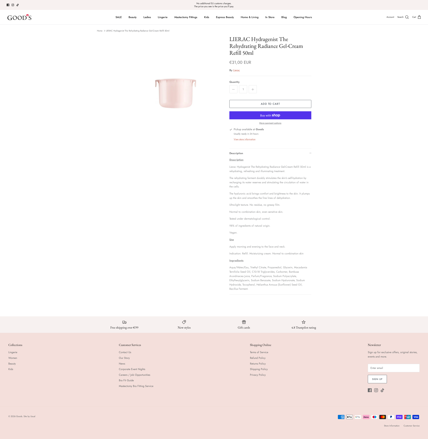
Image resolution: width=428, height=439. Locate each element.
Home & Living (249, 17)
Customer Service (412, 425)
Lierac (236, 70)
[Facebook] (8, 5)
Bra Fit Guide (126, 380)
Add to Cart (270, 104)
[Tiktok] (17, 5)
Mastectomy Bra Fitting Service (136, 386)
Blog (284, 17)
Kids (206, 17)
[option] (169, 88)
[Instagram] (13, 5)
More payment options (270, 123)
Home (99, 30)
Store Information (392, 425)
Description (236, 153)
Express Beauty (225, 17)
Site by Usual (29, 416)
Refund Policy (257, 358)
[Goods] (20, 17)
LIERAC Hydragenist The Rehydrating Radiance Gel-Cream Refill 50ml (137, 30)
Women (12, 358)
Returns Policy (258, 364)
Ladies (147, 17)
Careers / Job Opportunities (134, 375)
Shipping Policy (259, 369)
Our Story (124, 358)
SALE (119, 17)
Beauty (133, 17)
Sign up (377, 379)
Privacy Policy (258, 375)
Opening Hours (303, 17)
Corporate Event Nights (132, 369)
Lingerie (163, 17)
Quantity (234, 82)
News (122, 364)
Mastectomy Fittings (185, 17)
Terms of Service (259, 352)
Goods (19, 416)
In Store (270, 17)
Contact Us (125, 352)
